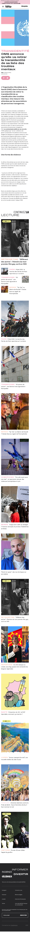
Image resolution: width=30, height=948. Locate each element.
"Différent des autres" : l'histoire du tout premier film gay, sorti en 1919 (14, 261)
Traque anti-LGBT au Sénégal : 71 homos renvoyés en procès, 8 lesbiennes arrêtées (15, 527)
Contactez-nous (18, 890)
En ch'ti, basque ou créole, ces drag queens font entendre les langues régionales (14, 667)
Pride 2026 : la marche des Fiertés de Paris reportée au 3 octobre (18, 271)
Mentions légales (18, 894)
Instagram (4, 890)
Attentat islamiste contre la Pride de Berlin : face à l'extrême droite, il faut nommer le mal (14, 805)
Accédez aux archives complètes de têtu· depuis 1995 (11, 3)
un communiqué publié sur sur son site (15, 129)
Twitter (3, 903)
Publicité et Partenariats (20, 899)
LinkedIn (4, 899)
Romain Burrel (7, 72)
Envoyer (23, 915)
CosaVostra (14, 925)
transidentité (15, 51)
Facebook (4, 894)
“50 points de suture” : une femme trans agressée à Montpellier (13, 386)
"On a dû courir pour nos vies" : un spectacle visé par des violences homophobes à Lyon (14, 479)
